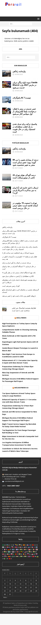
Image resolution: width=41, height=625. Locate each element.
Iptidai (29, 506)
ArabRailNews (6, 529)
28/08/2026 (19, 117)
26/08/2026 (19, 135)
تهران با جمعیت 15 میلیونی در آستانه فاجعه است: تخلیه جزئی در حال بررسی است (25, 205)
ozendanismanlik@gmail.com (14, 481)
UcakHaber (14, 506)
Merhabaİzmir (7, 504)
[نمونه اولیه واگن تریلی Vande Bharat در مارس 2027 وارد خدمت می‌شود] (6, 84)
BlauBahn (24, 527)
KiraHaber (24, 511)
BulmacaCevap (7, 518)
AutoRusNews (23, 531)
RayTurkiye (34, 518)
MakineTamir (22, 506)
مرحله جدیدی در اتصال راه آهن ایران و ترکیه (16, 263)
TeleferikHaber (21, 497)
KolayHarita (26, 518)
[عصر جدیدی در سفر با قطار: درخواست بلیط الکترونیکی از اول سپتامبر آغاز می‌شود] (6, 111)
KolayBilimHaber (28, 508)
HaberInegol (6, 511)
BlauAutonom (22, 529)
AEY (29, 511)
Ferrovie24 (5, 531)
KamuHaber (6, 506)
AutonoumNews (15, 527)
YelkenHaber (26, 504)
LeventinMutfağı (24, 520)
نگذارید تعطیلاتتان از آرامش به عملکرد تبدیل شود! (18, 276)
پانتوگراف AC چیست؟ (22, 97)
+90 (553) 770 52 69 (10, 479)
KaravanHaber (17, 504)
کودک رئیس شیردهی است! (11, 286)
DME (16, 531)
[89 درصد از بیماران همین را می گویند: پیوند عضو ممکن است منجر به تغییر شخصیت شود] (6, 162)
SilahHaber (6, 508)
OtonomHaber (7, 499)
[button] (38, 18)
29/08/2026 (19, 91)
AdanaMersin (25, 502)
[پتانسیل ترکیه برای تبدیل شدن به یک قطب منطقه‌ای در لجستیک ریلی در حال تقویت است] (6, 126)
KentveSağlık (14, 520)
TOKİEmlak (13, 522)
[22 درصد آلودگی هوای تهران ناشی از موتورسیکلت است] (6, 177)
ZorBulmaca (6, 520)
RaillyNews (21, 318)
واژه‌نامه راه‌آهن (19, 71)
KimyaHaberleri (17, 499)
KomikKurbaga (17, 518)
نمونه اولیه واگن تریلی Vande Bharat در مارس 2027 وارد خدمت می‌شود (25, 85)
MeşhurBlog (6, 522)
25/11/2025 (19, 168)
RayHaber (12, 497)
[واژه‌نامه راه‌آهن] (6, 73)
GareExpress (31, 527)
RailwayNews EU (21, 388)
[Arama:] (20, 24)
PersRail (14, 529)
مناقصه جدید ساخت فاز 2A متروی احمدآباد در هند (18, 253)
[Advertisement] (21, 11)
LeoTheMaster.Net (16, 508)
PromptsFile (32, 531)
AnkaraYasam (15, 502)
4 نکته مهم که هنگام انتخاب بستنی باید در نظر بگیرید (19, 273)
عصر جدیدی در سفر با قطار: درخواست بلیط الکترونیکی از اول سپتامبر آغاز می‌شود (24, 111)
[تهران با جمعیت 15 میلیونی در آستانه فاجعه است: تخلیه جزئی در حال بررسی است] (6, 205)
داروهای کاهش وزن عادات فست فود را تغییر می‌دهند (19, 296)
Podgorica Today (19, 533)
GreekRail (30, 529)
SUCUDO (5, 497)
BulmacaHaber (18, 513)
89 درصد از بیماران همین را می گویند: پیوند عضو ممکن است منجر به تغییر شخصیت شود (25, 162)
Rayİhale (33, 520)
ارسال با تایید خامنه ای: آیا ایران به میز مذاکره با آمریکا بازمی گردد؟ (25, 190)
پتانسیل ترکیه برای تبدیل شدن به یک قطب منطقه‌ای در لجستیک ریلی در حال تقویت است (25, 128)
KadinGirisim (6, 502)
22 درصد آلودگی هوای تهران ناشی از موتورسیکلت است (24, 176)
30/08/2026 (19, 74)
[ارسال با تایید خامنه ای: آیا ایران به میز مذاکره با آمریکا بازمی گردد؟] (6, 189)
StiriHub (12, 531)
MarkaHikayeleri (7, 513)
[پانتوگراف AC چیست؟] (6, 99)
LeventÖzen (27, 499)
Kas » (5, 597)
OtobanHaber (15, 511)
